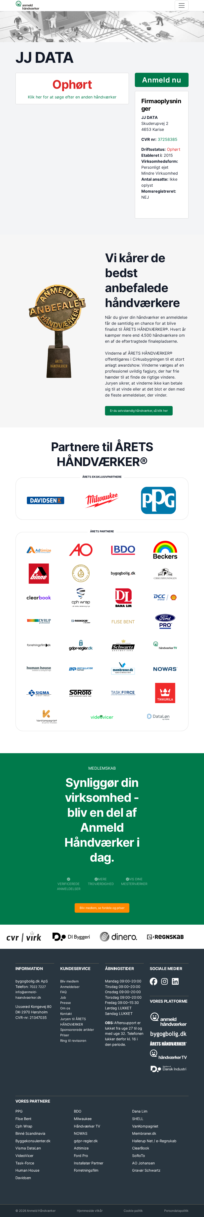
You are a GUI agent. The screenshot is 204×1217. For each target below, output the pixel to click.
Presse (65, 1003)
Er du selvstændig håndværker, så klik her (139, 410)
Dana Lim (140, 1111)
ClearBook (140, 1148)
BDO (77, 1111)
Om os (65, 1008)
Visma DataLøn (28, 1148)
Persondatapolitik (176, 1211)
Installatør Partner (88, 1163)
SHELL (137, 1119)
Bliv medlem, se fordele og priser (102, 908)
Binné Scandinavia (30, 1133)
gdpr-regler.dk (86, 1141)
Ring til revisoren (73, 1041)
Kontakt (66, 1014)
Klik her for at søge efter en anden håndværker (72, 96)
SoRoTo (138, 1155)
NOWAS (80, 1133)
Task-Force (24, 1163)
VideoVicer (24, 1155)
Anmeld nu (161, 80)
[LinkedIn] (175, 981)
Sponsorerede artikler (77, 1030)
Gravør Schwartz (146, 1170)
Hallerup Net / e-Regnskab (154, 1141)
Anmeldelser (70, 987)
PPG (19, 1111)
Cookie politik (133, 1211)
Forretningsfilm (86, 1170)
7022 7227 (38, 987)
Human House (27, 1170)
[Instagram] (164, 981)
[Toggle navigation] (182, 5)
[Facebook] (153, 981)
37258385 (167, 139)
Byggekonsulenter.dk (33, 1141)
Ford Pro (81, 1155)
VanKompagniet (145, 1126)
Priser (64, 1035)
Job (63, 997)
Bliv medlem (69, 981)
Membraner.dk (144, 1133)
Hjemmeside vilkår (89, 1211)
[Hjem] (27, 5)
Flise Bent (23, 1119)
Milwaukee (83, 1119)
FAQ (63, 992)
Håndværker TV (87, 1126)
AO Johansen (143, 1163)
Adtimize (81, 1148)
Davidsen (23, 1178)
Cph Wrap (23, 1126)
